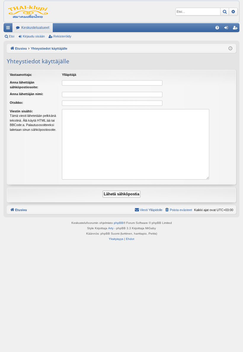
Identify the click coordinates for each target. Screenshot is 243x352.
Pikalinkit (9, 29)
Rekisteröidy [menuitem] (236, 29)
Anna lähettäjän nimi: (26, 94)
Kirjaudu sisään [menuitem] (227, 29)
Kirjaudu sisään (34, 36)
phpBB (118, 222)
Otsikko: (16, 102)
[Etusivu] (28, 11)
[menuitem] (217, 27)
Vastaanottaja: (21, 74)
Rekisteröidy (62, 36)
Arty (110, 228)
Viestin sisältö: (21, 111)
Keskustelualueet (35, 28)
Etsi (11, 36)
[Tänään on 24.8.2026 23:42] (230, 48)
